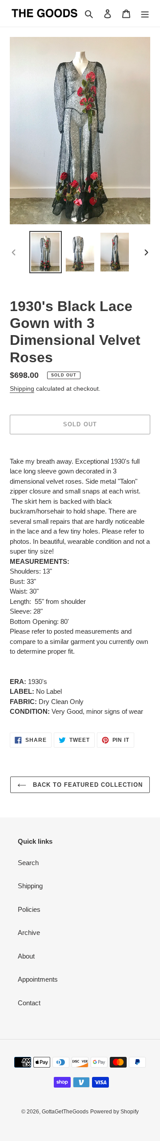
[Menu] (145, 13)
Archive (29, 932)
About (26, 956)
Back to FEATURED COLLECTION (87, 784)
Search (28, 862)
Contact (29, 1003)
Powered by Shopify (114, 1112)
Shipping (22, 388)
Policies (29, 909)
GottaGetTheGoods (65, 1112)
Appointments (38, 979)
